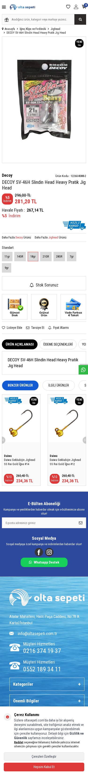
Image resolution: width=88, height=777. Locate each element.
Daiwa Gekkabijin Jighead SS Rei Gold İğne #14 (19, 462)
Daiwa (7, 456)
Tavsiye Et (37, 328)
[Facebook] (39, 552)
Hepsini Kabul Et (44, 767)
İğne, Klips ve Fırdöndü (33, 29)
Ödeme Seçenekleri (58, 344)
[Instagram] (49, 552)
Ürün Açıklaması (20, 344)
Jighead (55, 29)
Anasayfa (10, 29)
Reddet (18, 742)
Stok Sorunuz (47, 284)
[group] (44, 100)
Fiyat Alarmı (61, 328)
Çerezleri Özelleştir (44, 756)
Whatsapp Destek (46, 562)
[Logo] (46, 598)
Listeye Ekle (14, 328)
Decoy (7, 175)
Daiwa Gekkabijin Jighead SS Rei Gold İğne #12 (65, 462)
